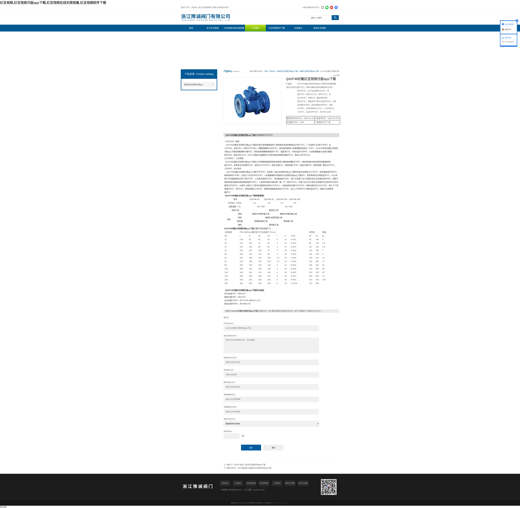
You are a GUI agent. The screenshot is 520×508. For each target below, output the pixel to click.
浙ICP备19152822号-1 (280, 503)
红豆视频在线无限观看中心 (234, 29)
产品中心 (272, 71)
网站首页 (225, 483)
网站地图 (3, 507)
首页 (191, 28)
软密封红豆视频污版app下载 (195, 85)
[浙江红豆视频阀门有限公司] (242, 17)
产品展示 (255, 28)
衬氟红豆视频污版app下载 (308, 71)
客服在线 (508, 29)
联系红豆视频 (319, 28)
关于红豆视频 (213, 28)
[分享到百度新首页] (336, 7)
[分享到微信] (327, 7)
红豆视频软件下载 (277, 28)
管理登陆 (224, 490)
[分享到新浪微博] (331, 7)
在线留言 (298, 28)
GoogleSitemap (258, 490)
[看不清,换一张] (281, 435)
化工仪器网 (248, 490)
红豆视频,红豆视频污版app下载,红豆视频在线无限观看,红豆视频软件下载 (53, 2)
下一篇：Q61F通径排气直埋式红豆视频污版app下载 (247, 468)
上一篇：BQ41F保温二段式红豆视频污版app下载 (244, 465)
